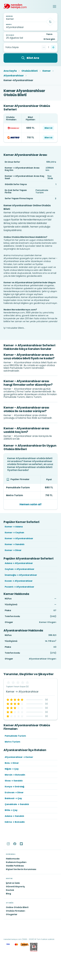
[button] (54, 6)
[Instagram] (8, 843)
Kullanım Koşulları (16, 862)
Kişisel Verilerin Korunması (21, 869)
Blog (8, 893)
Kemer (46, 70)
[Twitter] (21, 843)
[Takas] (50, 22)
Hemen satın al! (31, 504)
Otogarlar (11, 914)
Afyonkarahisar (14, 75)
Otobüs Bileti (29, 70)
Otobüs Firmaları (15, 910)
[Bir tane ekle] (53, 47)
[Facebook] (15, 843)
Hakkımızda (12, 858)
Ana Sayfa (10, 70)
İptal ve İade (13, 883)
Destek (10, 890)
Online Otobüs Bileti (17, 907)
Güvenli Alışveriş (15, 886)
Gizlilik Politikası (15, 865)
